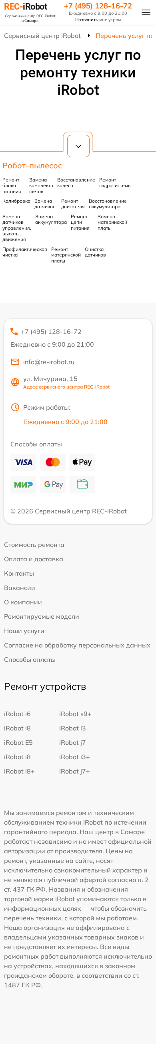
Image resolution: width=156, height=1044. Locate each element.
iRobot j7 (72, 742)
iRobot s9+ (75, 714)
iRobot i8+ (19, 771)
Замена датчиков (45, 203)
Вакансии (19, 588)
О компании (23, 602)
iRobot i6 (17, 714)
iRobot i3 (72, 728)
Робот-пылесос (32, 165)
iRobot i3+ (74, 757)
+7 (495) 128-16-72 (98, 6)
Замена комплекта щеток (41, 185)
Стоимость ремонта (34, 545)
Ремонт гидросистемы (115, 182)
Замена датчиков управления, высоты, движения (16, 228)
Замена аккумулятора (51, 219)
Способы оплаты (30, 659)
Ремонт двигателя (73, 203)
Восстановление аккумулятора (108, 203)
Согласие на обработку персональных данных (77, 645)
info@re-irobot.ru (48, 362)
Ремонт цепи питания (80, 222)
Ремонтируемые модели (41, 616)
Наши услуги (24, 631)
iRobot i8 (17, 728)
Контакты (19, 573)
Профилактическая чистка (24, 252)
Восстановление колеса (76, 182)
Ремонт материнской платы (66, 255)
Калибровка (16, 201)
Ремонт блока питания (11, 185)
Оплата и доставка (33, 559)
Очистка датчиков (95, 252)
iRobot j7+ (74, 771)
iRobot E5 (18, 742)
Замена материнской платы (112, 222)
